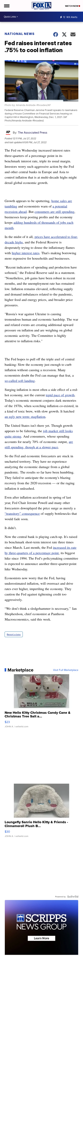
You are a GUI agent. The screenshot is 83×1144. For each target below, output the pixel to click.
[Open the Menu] (6, 6)
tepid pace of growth (60, 395)
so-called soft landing (20, 380)
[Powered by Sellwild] (72, 896)
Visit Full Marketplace (65, 670)
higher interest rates (25, 253)
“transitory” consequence (22, 513)
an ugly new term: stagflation (25, 416)
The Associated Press (32, 132)
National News (20, 34)
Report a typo (14, 634)
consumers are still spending (54, 211)
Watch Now (72, 6)
